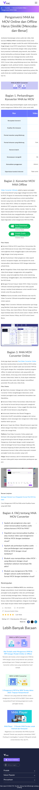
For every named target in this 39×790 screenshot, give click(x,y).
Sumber (7, 8)
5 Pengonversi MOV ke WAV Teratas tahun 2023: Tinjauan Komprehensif (18, 691)
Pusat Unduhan (13, 759)
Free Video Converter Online (27, 361)
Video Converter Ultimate (9, 190)
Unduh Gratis (22, 234)
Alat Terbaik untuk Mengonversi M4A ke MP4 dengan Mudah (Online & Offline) (18, 653)
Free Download (22, 226)
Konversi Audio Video (19, 8)
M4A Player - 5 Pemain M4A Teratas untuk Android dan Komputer (19, 728)
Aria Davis (8, 608)
